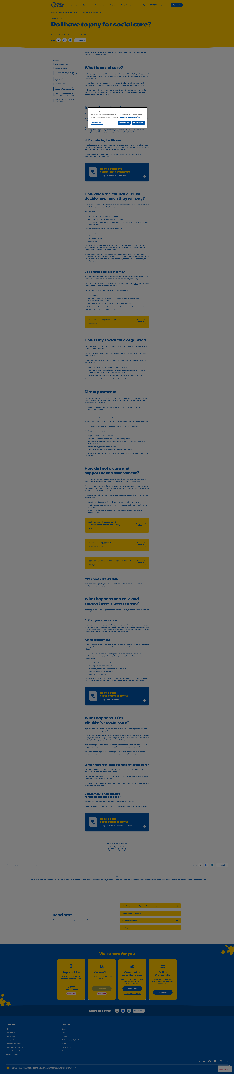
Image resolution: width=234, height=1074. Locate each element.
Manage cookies (97, 122)
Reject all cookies (124, 122)
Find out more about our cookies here (130, 117)
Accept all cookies (138, 122)
